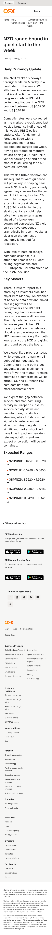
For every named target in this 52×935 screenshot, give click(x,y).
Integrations (32, 670)
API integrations (11, 804)
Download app (10, 764)
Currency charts (11, 718)
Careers (8, 877)
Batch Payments (34, 666)
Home (6, 19)
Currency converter (13, 695)
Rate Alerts (9, 713)
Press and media (11, 808)
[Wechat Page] (31, 597)
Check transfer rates (13, 755)
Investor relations (12, 858)
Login (37, 11)
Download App (33, 679)
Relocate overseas (12, 775)
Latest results (10, 849)
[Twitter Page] (24, 597)
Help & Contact (26, 629)
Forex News (9, 737)
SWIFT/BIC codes (12, 722)
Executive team (11, 873)
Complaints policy (12, 830)
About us (8, 822)
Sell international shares (14, 793)
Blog (6, 741)
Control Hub (32, 650)
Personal (22, 3)
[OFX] (9, 11)
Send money (10, 759)
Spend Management (35, 654)
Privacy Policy (10, 835)
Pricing (30, 674)
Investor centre (11, 845)
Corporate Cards (11, 659)
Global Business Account (15, 650)
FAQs (15, 629)
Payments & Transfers (14, 654)
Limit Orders (10, 672)
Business (9, 3)
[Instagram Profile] (10, 604)
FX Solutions (10, 663)
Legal (7, 826)
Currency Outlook (12, 732)
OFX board (9, 868)
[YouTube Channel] (37, 597)
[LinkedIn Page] (17, 597)
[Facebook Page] (10, 597)
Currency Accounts (13, 676)
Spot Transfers (11, 667)
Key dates (9, 854)
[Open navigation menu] (46, 11)
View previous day (15, 523)
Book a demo (10, 635)
